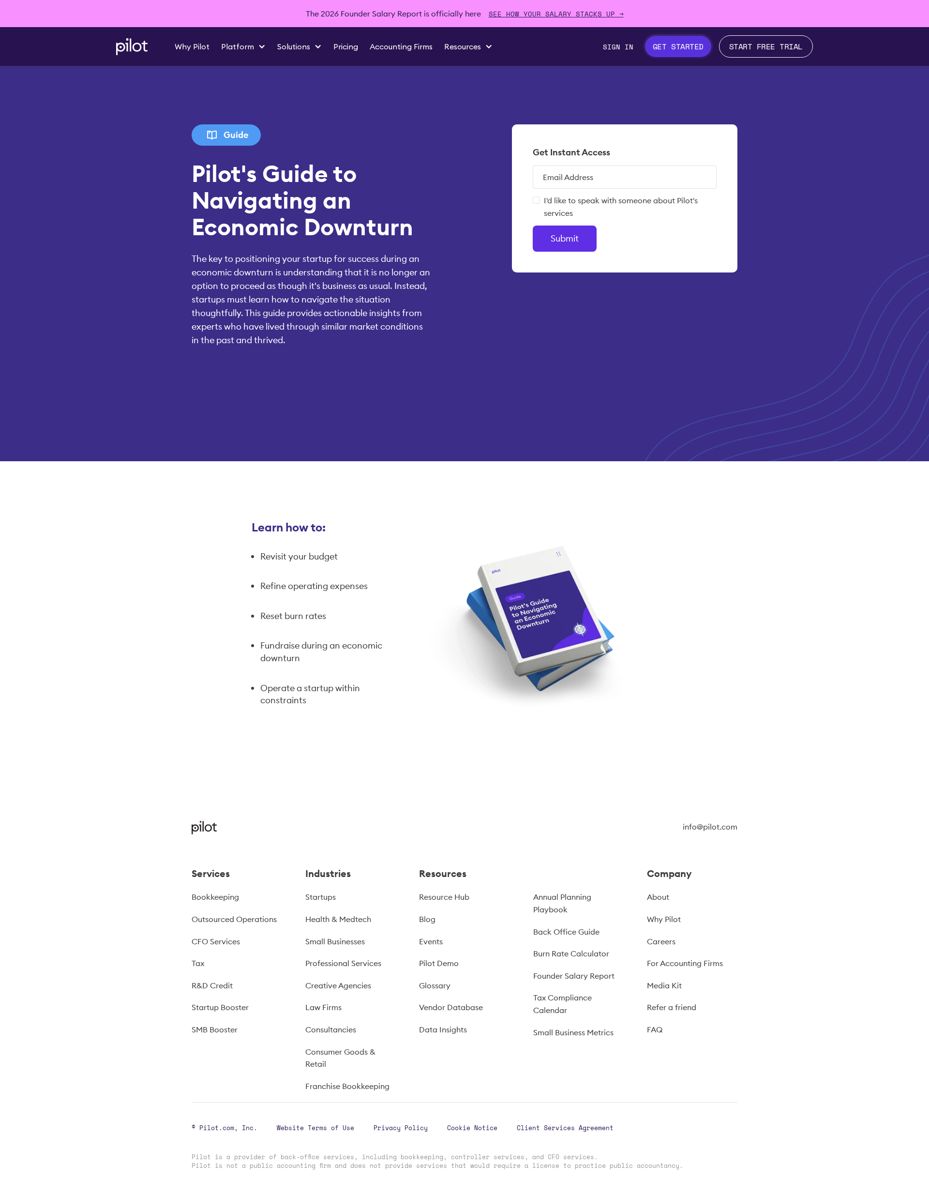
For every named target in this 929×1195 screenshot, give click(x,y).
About (658, 897)
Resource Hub (444, 897)
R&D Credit (212, 985)
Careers (661, 941)
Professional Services (343, 963)
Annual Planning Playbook (562, 903)
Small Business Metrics (573, 1032)
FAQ (654, 1029)
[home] (132, 46)
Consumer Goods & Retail (340, 1058)
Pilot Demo (439, 963)
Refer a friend (671, 1007)
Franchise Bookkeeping (347, 1086)
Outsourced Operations (234, 919)
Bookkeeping (215, 897)
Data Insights (443, 1029)
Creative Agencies (338, 985)
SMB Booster (215, 1029)
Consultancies (330, 1029)
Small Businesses (335, 941)
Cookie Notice (472, 1128)
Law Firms (323, 1007)
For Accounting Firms (685, 963)
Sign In (618, 47)
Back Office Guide (566, 932)
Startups (320, 897)
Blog (427, 919)
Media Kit (664, 985)
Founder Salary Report (573, 976)
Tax (198, 963)
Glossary (434, 985)
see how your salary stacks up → (556, 14)
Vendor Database (451, 1007)
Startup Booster (220, 1007)
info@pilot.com (710, 827)
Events (431, 941)
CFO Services (216, 941)
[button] (243, 46)
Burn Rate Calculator (571, 953)
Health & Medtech (338, 919)
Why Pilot (664, 919)
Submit (565, 238)
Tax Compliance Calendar (562, 1004)
